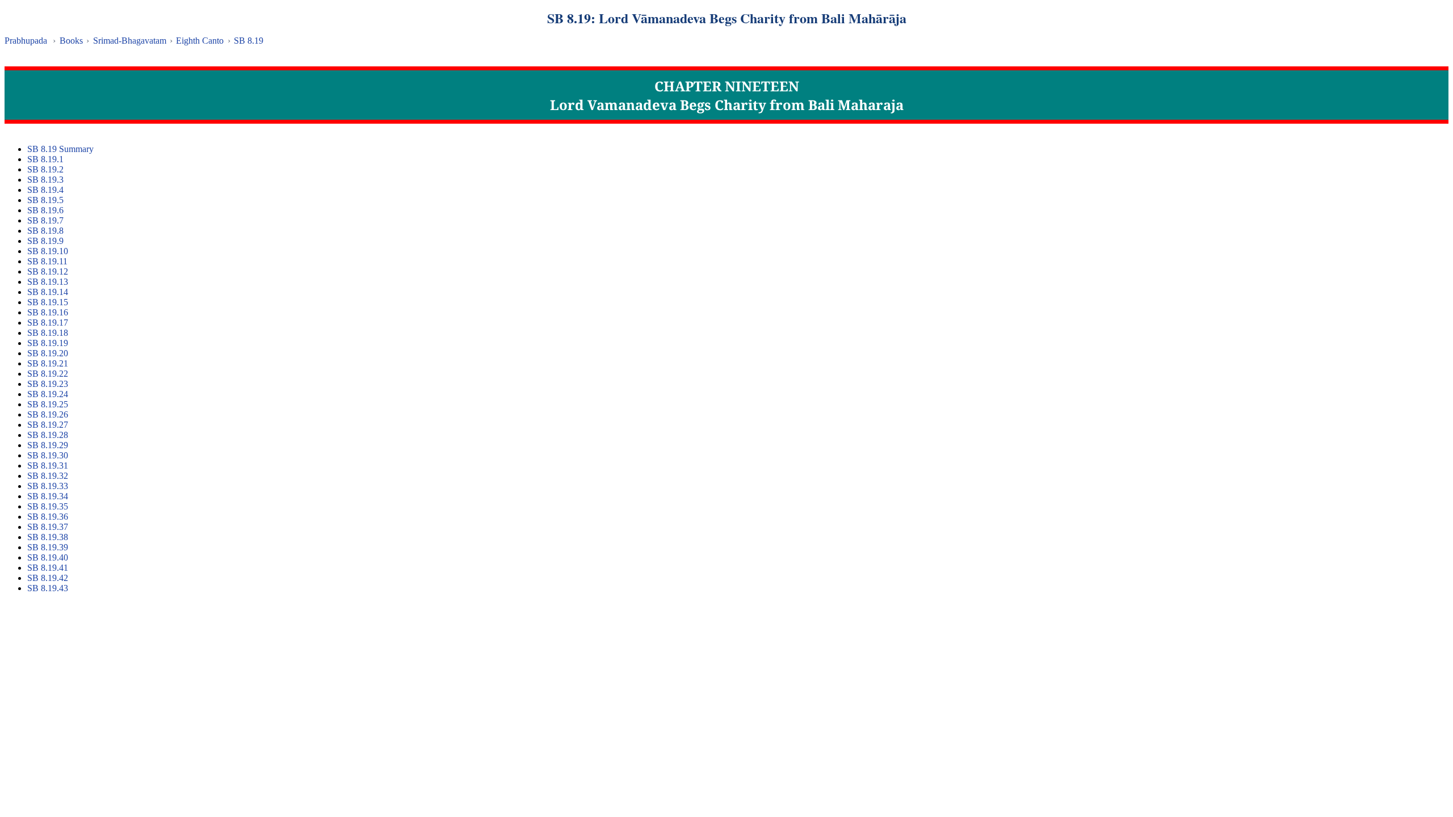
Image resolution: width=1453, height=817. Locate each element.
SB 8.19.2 (45, 169)
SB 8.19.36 (47, 516)
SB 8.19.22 (47, 373)
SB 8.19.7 (45, 220)
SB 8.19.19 (47, 343)
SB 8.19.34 (47, 496)
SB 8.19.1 (45, 159)
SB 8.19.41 (47, 567)
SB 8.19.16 (47, 312)
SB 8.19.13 (47, 282)
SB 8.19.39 (47, 547)
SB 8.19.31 (47, 465)
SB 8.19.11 (47, 261)
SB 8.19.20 (47, 353)
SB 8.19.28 (47, 435)
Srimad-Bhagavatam (129, 40)
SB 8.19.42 (47, 578)
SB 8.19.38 (47, 537)
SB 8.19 (248, 40)
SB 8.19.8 (45, 230)
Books (71, 40)
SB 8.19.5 (45, 200)
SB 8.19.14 (47, 292)
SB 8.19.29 (47, 445)
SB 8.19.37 (47, 527)
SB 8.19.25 (47, 404)
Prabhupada (26, 40)
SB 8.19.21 (47, 363)
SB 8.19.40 (47, 557)
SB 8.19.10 (47, 251)
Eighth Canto (200, 40)
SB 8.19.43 (47, 588)
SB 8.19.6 (45, 210)
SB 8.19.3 (45, 179)
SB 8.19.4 (45, 190)
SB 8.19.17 (47, 322)
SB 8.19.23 (47, 384)
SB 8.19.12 (47, 271)
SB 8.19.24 (47, 394)
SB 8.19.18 (47, 333)
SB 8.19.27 (47, 424)
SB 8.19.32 (47, 476)
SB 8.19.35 (47, 506)
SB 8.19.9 (45, 241)
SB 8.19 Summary (60, 149)
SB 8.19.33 (47, 486)
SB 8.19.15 (47, 302)
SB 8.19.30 (47, 455)
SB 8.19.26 (47, 414)
